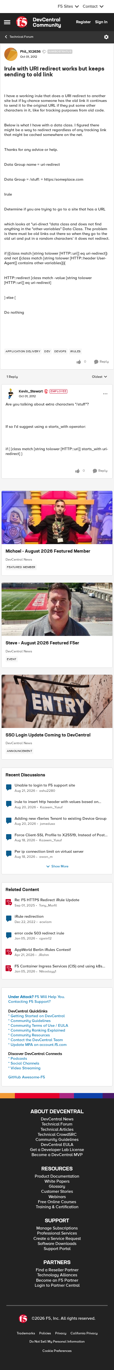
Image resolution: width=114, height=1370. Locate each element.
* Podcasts (17, 1058)
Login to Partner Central (57, 1285)
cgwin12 (45, 939)
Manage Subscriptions (57, 1228)
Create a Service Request (57, 1238)
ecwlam (46, 922)
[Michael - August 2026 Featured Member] (57, 517)
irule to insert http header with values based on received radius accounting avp (56, 802)
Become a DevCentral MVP (57, 1154)
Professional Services (57, 1233)
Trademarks (26, 1333)
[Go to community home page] (38, 22)
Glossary (57, 1186)
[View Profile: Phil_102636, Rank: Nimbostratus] (10, 54)
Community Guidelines (57, 1139)
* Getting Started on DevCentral (36, 1015)
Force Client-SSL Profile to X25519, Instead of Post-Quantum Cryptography (60, 835)
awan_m (46, 857)
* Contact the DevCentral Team (35, 1039)
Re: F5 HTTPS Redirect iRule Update (47, 900)
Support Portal (57, 1248)
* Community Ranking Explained (36, 1030)
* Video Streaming (24, 1068)
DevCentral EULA (57, 1144)
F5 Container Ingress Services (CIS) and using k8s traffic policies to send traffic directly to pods (58, 966)
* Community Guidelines (29, 1020)
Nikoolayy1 (47, 972)
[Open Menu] (106, 37)
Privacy (60, 1333)
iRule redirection (29, 916)
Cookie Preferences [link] (57, 1351)
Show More (59, 866)
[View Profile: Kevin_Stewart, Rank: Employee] (11, 393)
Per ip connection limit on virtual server (49, 851)
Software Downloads (57, 1243)
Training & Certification (57, 1207)
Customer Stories (57, 1191)
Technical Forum (21, 37)
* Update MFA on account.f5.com (37, 1044)
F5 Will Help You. (36, 996)
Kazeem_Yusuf (51, 807)
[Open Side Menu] (7, 22)
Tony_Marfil (48, 906)
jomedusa (47, 824)
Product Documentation (57, 1176)
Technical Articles (57, 1129)
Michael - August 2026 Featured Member (48, 551)
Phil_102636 (30, 51)
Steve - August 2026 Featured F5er (42, 643)
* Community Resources (29, 1035)
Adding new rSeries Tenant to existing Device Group (61, 818)
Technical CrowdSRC (57, 1134)
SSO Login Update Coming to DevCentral (48, 735)
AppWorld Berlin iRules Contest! (43, 949)
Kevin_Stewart (31, 391)
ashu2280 (47, 791)
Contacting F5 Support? (29, 1001)
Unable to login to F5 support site (45, 785)
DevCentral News (19, 559)
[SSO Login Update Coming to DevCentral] (57, 701)
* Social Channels (23, 1063)
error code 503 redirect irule (39, 933)
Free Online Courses (57, 1202)
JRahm (43, 955)
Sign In (101, 21)
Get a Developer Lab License (57, 1149)
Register (83, 21)
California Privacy (84, 1333)
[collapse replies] (57, 387)
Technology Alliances (57, 1275)
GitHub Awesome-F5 (26, 1077)
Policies (45, 1333)
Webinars (57, 1196)
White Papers (57, 1181)
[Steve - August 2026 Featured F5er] (57, 609)
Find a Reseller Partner (57, 1270)
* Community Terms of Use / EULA (38, 1025)
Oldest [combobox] (99, 377)
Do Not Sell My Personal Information (57, 1342)
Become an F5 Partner (57, 1280)
